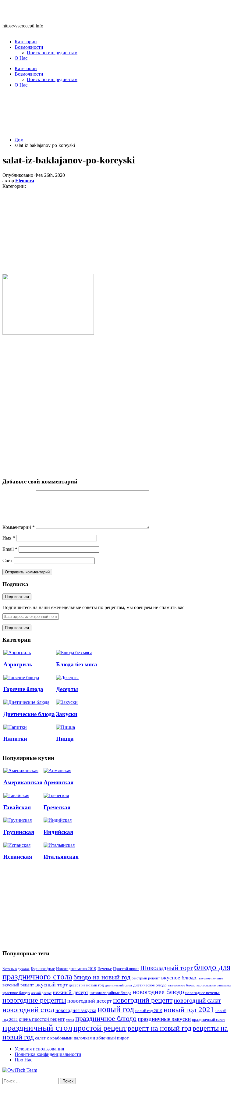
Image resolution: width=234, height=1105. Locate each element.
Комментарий (18, 527)
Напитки (15, 739)
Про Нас (23, 1059)
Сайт (7, 560)
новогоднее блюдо (158, 992)
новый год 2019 (148, 1011)
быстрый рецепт (146, 978)
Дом (19, 139)
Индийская (58, 832)
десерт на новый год (86, 985)
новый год (116, 1009)
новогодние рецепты (34, 1000)
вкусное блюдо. (179, 978)
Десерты (67, 689)
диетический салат (118, 985)
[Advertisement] (117, 116)
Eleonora (24, 180)
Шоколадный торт (166, 967)
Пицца (65, 739)
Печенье (105, 969)
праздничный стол (37, 1027)
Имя (8, 537)
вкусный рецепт (18, 984)
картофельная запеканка (214, 985)
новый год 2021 (189, 1009)
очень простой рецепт (42, 1019)
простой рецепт (99, 1028)
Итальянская (61, 857)
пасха (70, 1019)
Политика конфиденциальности (48, 1054)
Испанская (17, 857)
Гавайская (17, 807)
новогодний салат (197, 1000)
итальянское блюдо (181, 985)
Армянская (58, 782)
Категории (26, 41)
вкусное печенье (211, 978)
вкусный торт (51, 985)
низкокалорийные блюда (110, 993)
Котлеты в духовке (16, 969)
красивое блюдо (16, 993)
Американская (22, 782)
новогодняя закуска (75, 1010)
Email (9, 549)
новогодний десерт (89, 1001)
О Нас (21, 58)
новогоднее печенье (202, 993)
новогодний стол (28, 1010)
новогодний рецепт (142, 1000)
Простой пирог (126, 969)
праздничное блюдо (105, 1018)
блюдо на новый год (101, 977)
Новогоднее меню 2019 (76, 969)
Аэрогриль (17, 664)
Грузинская (18, 832)
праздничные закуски (164, 1019)
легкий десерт (41, 993)
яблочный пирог (112, 1037)
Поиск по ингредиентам (52, 52)
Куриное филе (43, 969)
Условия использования (39, 1048)
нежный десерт (70, 992)
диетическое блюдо (150, 985)
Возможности (29, 47)
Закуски (66, 714)
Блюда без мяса (76, 664)
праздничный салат (208, 1020)
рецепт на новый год (159, 1028)
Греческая (57, 807)
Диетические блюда (29, 714)
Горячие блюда (23, 689)
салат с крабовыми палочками (65, 1037)
